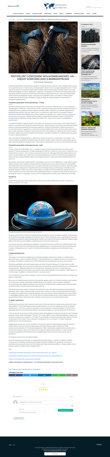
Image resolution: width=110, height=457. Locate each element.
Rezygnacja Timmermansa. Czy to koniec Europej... (89, 101)
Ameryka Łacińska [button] (37, 13)
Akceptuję (55, 453)
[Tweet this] (30, 375)
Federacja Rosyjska (18, 369)
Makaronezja (47, 13)
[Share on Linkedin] (44, 375)
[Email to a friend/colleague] (72, 375)
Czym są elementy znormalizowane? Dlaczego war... (88, 72)
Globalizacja (28, 369)
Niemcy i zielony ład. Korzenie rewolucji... (88, 128)
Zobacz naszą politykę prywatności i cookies (55, 450)
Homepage (12, 19)
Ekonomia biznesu (79, 13)
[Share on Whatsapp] (59, 375)
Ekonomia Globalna (18, 13)
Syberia (61, 13)
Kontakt (94, 13)
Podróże (28, 13)
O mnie (88, 13)
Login (71, 396)
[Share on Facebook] (16, 375)
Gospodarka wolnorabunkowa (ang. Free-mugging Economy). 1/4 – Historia (33, 352)
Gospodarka (69, 13)
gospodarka (36, 369)
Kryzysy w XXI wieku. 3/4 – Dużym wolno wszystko (24, 359)
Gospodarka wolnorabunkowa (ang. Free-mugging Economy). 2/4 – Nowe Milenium (35, 355)
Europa (55, 13)
